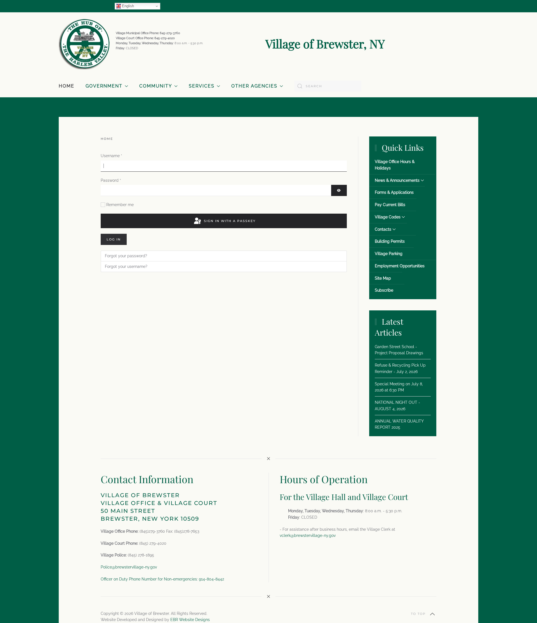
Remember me (120, 204)
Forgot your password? (126, 256)
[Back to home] (84, 43)
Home (66, 86)
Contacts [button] (383, 229)
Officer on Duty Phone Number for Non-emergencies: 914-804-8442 (162, 579)
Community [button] (155, 86)
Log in (114, 239)
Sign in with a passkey (229, 221)
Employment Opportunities (400, 266)
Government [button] (104, 86)
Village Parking (388, 253)
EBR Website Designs (190, 619)
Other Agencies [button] (254, 86)
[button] (432, 614)
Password (111, 180)
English (127, 6)
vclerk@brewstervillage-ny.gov (308, 535)
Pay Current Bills (390, 204)
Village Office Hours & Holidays (394, 164)
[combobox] (327, 86)
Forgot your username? (126, 266)
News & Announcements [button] (397, 180)
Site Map (383, 278)
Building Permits (390, 241)
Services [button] (202, 86)
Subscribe (384, 290)
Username (111, 156)
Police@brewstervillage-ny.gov (129, 567)
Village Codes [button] (388, 217)
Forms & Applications (394, 192)
